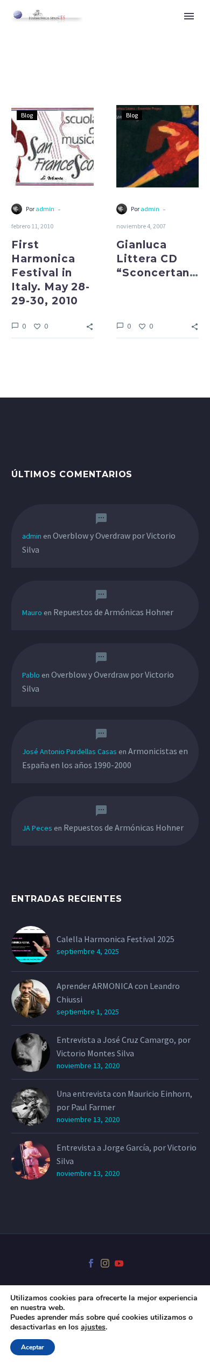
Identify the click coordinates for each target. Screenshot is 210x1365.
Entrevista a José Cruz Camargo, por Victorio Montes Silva (124, 1046)
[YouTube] (119, 1263)
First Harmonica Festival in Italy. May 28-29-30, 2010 (50, 273)
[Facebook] (91, 1263)
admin (45, 209)
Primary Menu (189, 16)
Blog (27, 115)
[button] (90, 326)
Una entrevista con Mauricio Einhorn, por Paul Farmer (124, 1100)
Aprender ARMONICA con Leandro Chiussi (118, 992)
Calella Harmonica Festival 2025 (115, 939)
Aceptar (32, 1347)
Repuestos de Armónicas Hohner (113, 612)
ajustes (93, 1327)
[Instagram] (105, 1263)
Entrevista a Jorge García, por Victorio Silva (127, 1154)
